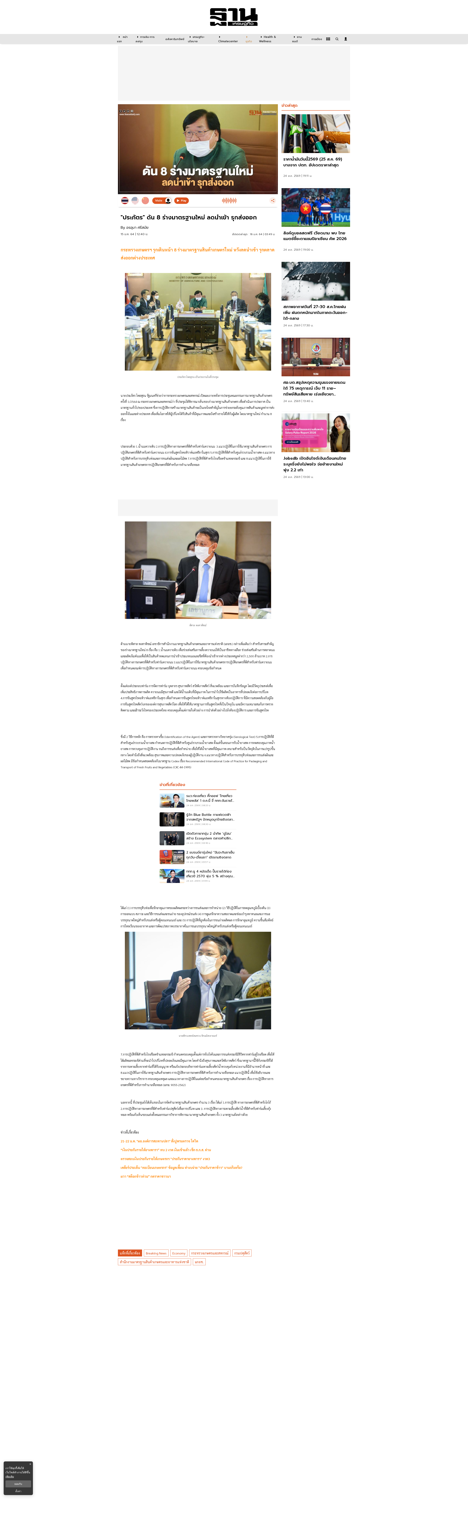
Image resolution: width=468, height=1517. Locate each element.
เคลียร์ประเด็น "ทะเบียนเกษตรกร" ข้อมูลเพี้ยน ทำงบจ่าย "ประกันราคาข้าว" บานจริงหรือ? (181, 1167)
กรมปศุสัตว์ (242, 1253)
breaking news (156, 1253)
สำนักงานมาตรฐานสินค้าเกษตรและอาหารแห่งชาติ (154, 1262)
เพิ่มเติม (9, 1476)
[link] (316, 149)
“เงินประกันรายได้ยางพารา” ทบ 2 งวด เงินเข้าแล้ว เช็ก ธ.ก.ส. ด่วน (166, 1150)
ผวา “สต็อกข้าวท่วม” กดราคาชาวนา (146, 1176)
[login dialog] (346, 39)
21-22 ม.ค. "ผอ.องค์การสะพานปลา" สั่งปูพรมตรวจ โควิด (159, 1141)
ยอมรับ (18, 1483)
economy (178, 1253)
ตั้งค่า (18, 1491)
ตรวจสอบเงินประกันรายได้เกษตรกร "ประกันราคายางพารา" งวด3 (165, 1159)
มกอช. (199, 1262)
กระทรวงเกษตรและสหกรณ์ (210, 1253)
